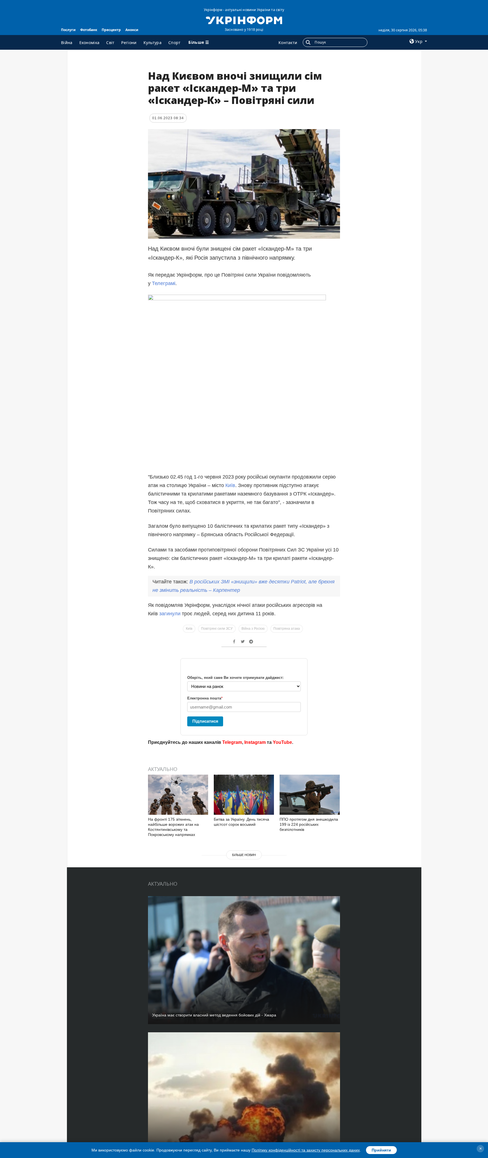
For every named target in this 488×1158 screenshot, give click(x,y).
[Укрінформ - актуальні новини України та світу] (244, 20)
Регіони (128, 42)
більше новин (244, 855)
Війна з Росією (253, 629)
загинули (169, 613)
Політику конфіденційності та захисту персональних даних (306, 1150)
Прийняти (381, 1150)
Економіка (89, 42)
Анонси (131, 29)
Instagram (255, 742)
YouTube (282, 742)
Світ (110, 42)
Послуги (68, 29)
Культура (152, 42)
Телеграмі (163, 283)
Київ (230, 485)
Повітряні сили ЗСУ (217, 629)
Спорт (174, 42)
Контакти (287, 42)
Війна (67, 42)
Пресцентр (111, 29)
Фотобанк (88, 29)
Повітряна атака (286, 629)
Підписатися (205, 721)
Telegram (232, 742)
